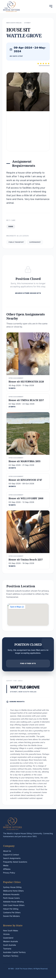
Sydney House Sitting (12, 887)
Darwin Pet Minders (11, 916)
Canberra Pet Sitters (11, 912)
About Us (7, 851)
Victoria (6, 934)
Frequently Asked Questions (15, 862)
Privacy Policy (9, 873)
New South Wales (10, 930)
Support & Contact (11, 854)
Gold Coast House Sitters (13, 905)
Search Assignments (11, 858)
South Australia (9, 945)
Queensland (8, 938)
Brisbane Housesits (11, 894)
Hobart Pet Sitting (10, 909)
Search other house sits (28, 293)
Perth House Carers (11, 898)
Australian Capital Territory (14, 952)
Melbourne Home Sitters (13, 891)
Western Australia (10, 941)
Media (5, 865)
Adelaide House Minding (13, 902)
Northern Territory (10, 956)
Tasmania (7, 949)
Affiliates (6, 869)
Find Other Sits (28, 663)
